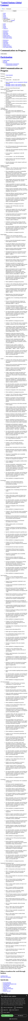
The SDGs (5, 32)
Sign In (4, 16)
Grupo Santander (9, 75)
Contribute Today (4, 975)
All (3, 8)
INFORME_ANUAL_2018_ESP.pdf (13, 84)
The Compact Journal (7, 37)
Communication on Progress (11, 65)
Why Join (5, 61)
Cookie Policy (20, 1004)
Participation (5, 33)
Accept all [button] (7, 1015)
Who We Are (6, 30)
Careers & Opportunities (8, 988)
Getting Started (6, 60)
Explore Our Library (7, 36)
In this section (3, 53)
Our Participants (6, 985)
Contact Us (5, 18)
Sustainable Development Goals (9, 983)
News (4, 14)
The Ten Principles (7, 982)
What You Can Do (7, 987)
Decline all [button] (20, 1015)
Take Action (5, 34)
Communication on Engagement (12, 63)
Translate (13, 20)
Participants (8, 8)
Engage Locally (6, 35)
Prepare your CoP (6, 991)
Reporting (5, 62)
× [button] (26, 995)
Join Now (5, 989)
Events (4, 15)
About (4, 13)
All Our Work (6, 986)
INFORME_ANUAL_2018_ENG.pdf (14, 85)
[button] (14, 1018)
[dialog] (14, 1007)
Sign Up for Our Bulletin (6, 977)
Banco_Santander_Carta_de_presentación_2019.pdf (16, 82)
